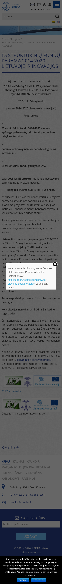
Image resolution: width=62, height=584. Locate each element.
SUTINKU (23, 580)
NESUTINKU (38, 580)
